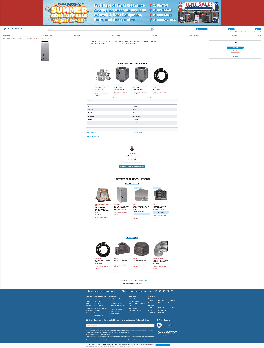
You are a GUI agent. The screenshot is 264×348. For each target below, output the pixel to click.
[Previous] (87, 82)
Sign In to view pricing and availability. (235, 50)
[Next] (177, 82)
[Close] (174, 345)
